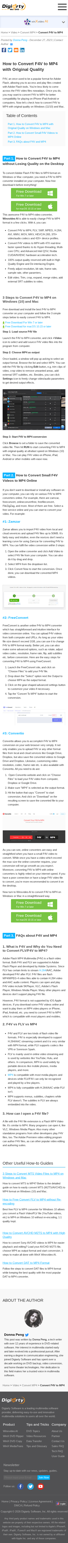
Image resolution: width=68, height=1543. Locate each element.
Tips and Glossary (36, 1446)
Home (4, 32)
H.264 (42, 970)
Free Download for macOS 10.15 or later (28, 326)
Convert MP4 (27, 32)
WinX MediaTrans (13, 1446)
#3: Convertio (13, 733)
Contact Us (58, 1441)
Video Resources (36, 1436)
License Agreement (40, 1501)
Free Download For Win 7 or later (24, 322)
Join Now (43, 1477)
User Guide (58, 1456)
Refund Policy (32, 1505)
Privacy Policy (19, 1501)
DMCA (18, 1505)
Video (14, 32)
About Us (57, 1431)
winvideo (39, 21)
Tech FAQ (57, 1451)
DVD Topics (33, 1431)
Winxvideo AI (10, 1431)
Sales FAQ (58, 1446)
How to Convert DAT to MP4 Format (26, 1263)
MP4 (10, 1074)
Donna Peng (20, 40)
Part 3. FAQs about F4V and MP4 (27, 141)
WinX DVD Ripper (13, 1436)
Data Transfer (34, 1441)
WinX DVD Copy (12, 1441)
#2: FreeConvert (15, 617)
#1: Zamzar (11, 521)
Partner (56, 1436)
